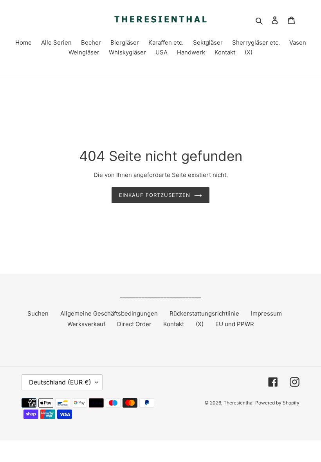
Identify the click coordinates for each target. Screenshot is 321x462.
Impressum (266, 313)
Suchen (38, 313)
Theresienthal (239, 403)
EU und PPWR (234, 324)
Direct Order (134, 324)
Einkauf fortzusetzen (155, 195)
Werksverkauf (86, 324)
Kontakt (173, 324)
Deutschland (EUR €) (60, 382)
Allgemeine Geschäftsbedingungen (109, 313)
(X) (200, 324)
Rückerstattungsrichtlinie (204, 313)
